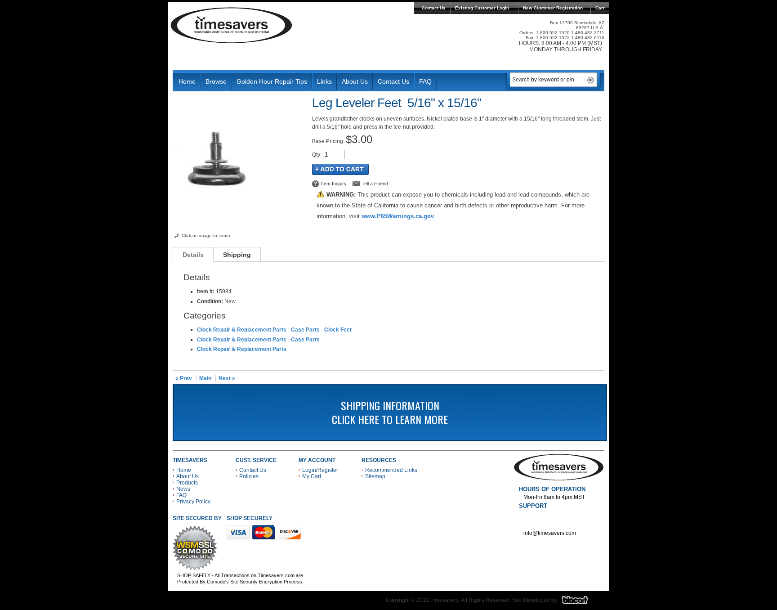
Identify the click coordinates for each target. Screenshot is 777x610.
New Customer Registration (553, 7)
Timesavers (231, 25)
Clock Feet (338, 330)
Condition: (210, 301)
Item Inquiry (334, 183)
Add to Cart (340, 169)
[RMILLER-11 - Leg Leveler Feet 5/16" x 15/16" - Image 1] (218, 229)
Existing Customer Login (482, 7)
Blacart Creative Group (581, 602)
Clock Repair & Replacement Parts (241, 330)
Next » (227, 378)
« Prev (183, 378)
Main (205, 378)
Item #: (206, 291)
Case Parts (305, 330)
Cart (599, 7)
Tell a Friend (375, 183)
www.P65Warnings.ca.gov (398, 216)
